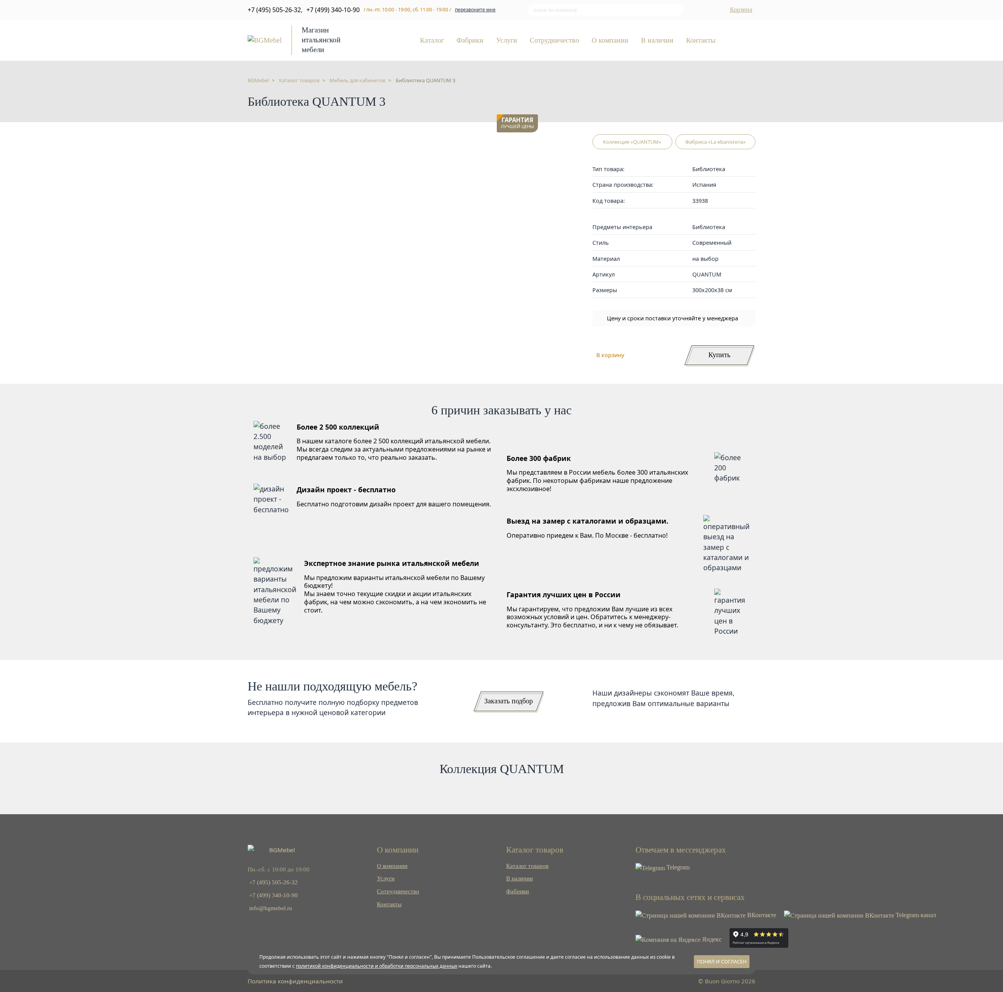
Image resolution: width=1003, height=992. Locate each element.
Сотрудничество (554, 40)
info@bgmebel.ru (270, 908)
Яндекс (711, 939)
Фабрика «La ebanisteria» (715, 141)
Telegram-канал (915, 915)
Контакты (700, 40)
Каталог (432, 40)
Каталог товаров (527, 865)
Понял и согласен (721, 961)
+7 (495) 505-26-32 (274, 9)
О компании (610, 40)
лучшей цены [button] (517, 123)
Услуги (506, 40)
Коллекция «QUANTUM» (632, 141)
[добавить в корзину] (530, 144)
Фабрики (469, 40)
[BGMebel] (265, 39)
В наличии (657, 40)
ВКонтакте (761, 915)
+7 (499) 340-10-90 (333, 9)
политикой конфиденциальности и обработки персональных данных (376, 966)
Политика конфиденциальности (295, 981)
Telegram (677, 867)
